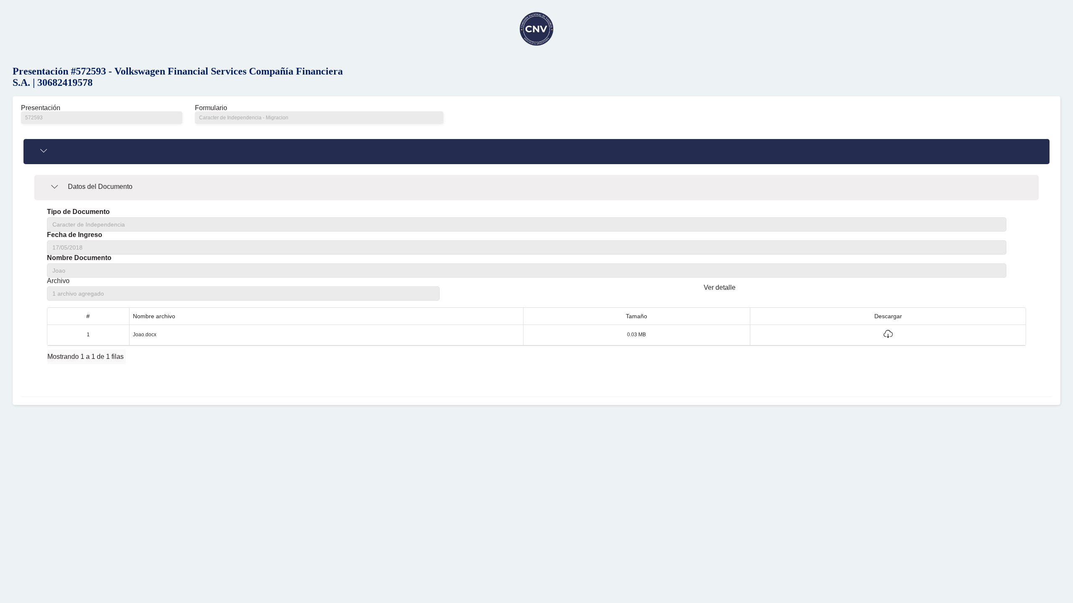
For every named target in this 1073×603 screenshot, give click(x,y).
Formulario (211, 108)
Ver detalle (720, 287)
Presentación (40, 108)
